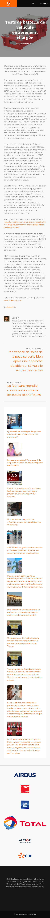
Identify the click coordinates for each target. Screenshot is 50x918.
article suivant (14, 382)
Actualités (11, 307)
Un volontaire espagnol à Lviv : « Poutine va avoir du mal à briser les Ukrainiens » (24, 522)
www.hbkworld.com (13, 300)
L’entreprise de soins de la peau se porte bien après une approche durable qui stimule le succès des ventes (25, 361)
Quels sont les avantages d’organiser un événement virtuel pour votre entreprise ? (24, 434)
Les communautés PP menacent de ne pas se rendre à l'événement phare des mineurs (25, 463)
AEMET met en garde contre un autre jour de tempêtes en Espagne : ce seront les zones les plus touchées (24, 550)
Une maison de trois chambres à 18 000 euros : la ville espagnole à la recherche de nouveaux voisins (23, 612)
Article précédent (34, 348)
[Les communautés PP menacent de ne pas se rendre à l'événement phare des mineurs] (14, 455)
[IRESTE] (8, 3)
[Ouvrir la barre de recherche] (33, 3)
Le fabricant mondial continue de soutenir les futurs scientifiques (24, 390)
